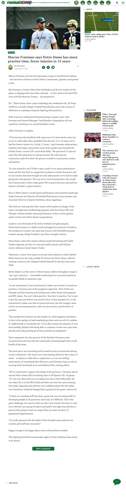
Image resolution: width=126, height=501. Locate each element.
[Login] (4, 3)
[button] (122, 2)
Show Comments (43, 449)
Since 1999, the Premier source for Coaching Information (51, 2)
